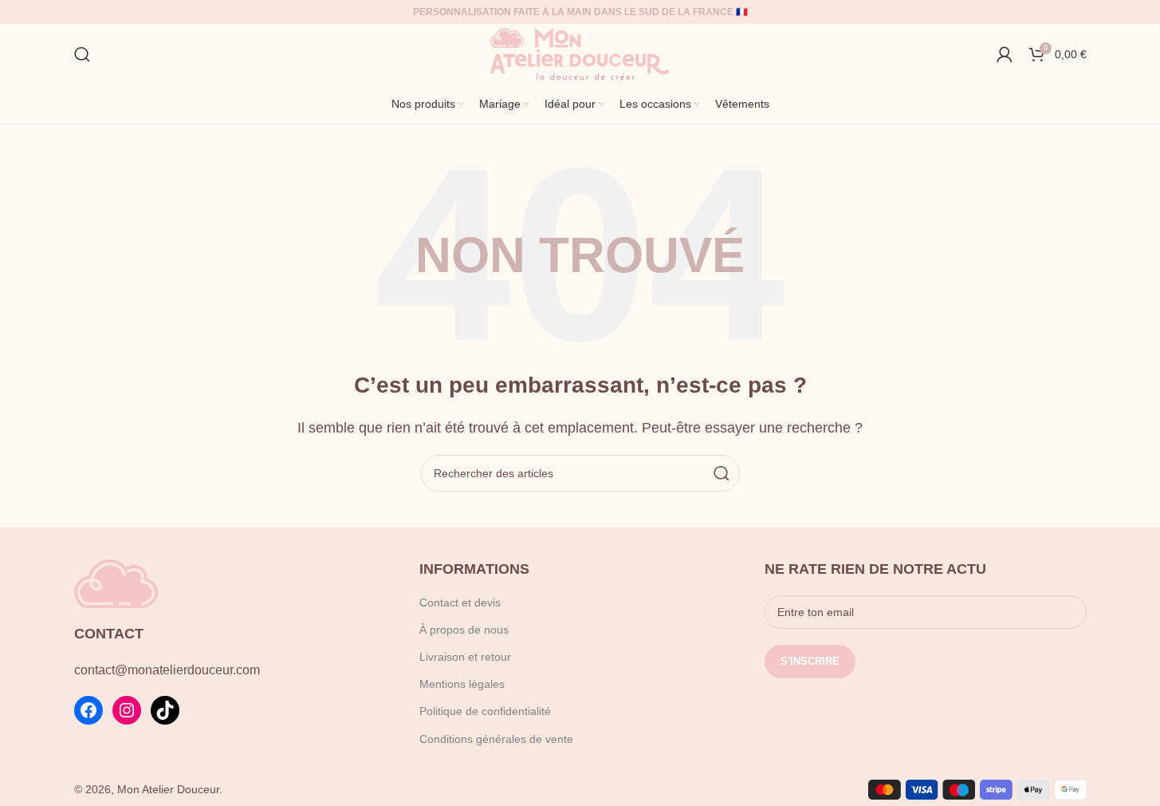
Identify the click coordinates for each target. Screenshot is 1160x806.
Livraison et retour (465, 656)
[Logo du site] (580, 53)
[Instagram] (126, 710)
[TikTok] (165, 710)
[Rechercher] (82, 54)
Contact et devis (460, 602)
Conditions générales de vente (496, 739)
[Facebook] (88, 710)
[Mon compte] (1004, 54)
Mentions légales (462, 684)
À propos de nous (464, 629)
